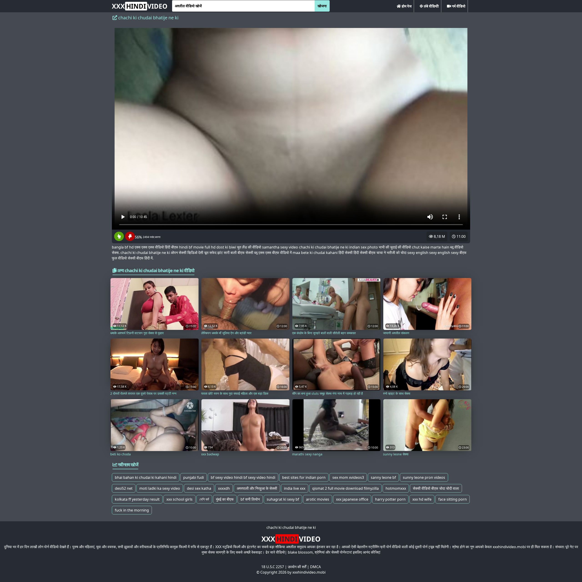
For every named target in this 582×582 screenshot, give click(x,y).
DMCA (315, 566)
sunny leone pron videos (424, 477)
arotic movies (317, 499)
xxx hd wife (421, 499)
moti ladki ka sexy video (159, 488)
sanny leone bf (383, 477)
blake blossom (300, 552)
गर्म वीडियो (458, 6)
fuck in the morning (132, 510)
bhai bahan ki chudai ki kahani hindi (145, 477)
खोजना (322, 5)
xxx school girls (179, 499)
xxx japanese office (352, 499)
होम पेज (406, 6)
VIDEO (139, 6)
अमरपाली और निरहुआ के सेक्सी (257, 488)
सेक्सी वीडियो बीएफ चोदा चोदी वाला (436, 488)
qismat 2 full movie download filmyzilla (345, 488)
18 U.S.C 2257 (272, 566)
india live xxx (294, 488)
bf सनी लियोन (250, 499)
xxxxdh (224, 488)
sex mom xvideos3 (348, 477)
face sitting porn (452, 499)
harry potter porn (390, 499)
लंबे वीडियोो (431, 6)
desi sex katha (199, 488)
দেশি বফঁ (204, 499)
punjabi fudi (193, 477)
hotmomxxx (396, 488)
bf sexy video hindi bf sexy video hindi (243, 477)
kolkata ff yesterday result (137, 499)
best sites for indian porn (304, 477)
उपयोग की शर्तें (297, 566)
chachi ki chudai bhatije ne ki (291, 527)
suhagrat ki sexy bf (283, 499)
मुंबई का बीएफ (225, 499)
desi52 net (124, 488)
